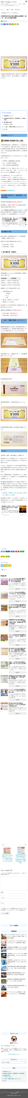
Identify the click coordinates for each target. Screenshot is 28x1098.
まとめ (5, 129)
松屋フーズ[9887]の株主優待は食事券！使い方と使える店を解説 (17, 663)
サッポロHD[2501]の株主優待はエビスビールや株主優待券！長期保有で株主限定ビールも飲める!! (17, 606)
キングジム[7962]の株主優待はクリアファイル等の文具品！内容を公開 (17, 691)
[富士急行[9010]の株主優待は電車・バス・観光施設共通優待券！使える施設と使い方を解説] (4, 651)
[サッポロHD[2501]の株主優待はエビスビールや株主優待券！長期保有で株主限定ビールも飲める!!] (4, 607)
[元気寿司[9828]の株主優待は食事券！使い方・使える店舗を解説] (7, 24)
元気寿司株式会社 (10, 190)
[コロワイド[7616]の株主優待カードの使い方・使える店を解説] (4, 595)
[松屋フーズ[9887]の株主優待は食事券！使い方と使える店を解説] (4, 665)
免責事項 (17, 1092)
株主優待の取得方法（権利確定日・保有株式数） (14, 1073)
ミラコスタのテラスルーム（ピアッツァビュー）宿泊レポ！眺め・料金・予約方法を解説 (16, 936)
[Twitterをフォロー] (2, 565)
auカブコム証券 (18, 492)
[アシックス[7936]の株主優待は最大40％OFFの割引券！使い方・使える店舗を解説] (4, 581)
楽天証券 (5, 492)
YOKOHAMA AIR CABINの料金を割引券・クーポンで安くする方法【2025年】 (16, 968)
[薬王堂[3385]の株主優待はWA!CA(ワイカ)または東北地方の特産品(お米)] (4, 706)
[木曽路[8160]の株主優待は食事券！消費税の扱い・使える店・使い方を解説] (4, 678)
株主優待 (4, 21)
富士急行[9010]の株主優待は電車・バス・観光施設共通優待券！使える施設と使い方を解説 (17, 650)
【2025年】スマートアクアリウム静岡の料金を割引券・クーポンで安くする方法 (17, 955)
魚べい (4, 163)
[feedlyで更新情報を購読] (7, 565)
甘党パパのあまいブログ (9, 2)
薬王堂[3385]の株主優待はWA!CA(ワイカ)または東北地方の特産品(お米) (17, 705)
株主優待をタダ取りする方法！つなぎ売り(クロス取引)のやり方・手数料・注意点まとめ (10, 508)
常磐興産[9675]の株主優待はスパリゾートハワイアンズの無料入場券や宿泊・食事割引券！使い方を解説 (17, 621)
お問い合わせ (14, 1093)
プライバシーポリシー (9, 1092)
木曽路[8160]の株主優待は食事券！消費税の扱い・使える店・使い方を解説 (17, 677)
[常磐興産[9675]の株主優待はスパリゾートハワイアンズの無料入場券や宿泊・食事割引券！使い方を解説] (4, 622)
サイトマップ (23, 1092)
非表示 (9, 113)
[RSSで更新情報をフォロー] (10, 565)
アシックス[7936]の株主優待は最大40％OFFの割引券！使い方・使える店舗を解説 (17, 580)
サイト (2, 903)
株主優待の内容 (8, 122)
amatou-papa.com (6, 225)
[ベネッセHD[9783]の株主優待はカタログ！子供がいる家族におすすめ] (4, 637)
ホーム (2, 1092)
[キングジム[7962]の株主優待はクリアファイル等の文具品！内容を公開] (4, 692)
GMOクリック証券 (10, 495)
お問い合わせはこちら (14, 1054)
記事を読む (18, 588)
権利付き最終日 (19, 210)
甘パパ (4, 569)
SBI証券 (10, 492)
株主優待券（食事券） (9, 124)
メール (3, 897)
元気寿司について (8, 115)
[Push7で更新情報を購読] (4, 565)
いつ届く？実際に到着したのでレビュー (14, 126)
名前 (2, 892)
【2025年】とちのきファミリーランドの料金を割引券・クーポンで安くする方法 (17, 961)
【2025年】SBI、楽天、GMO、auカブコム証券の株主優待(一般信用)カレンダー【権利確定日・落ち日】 (10, 220)
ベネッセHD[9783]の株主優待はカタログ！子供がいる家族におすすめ (17, 636)
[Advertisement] (14, 41)
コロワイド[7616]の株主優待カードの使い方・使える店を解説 (17, 593)
